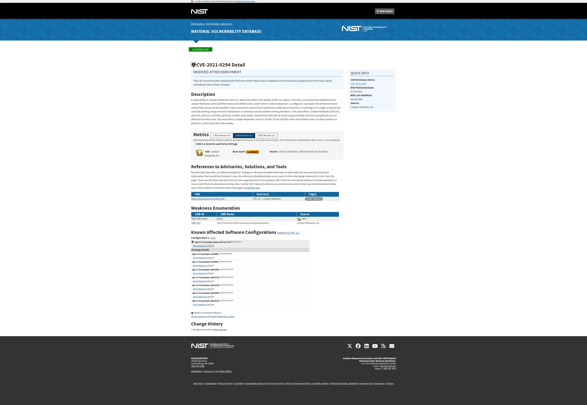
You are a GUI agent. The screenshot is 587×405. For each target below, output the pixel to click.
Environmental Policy (301, 383)
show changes (220, 329)
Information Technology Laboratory (211, 24)
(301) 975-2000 (198, 366)
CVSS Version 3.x (244, 135)
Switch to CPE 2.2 (288, 233)
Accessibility (210, 383)
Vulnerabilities (201, 49)
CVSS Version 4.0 (222, 135)
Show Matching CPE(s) (203, 246)
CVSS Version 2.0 (266, 135)
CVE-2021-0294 (358, 83)
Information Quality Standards (344, 383)
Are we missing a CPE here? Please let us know (212, 316)
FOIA (288, 383)
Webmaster (196, 371)
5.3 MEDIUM (252, 151)
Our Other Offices (223, 371)
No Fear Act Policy (276, 383)
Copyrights (239, 383)
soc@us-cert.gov (388, 366)
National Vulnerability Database (226, 31)
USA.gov (390, 383)
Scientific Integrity (320, 383)
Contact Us (208, 371)
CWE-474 (195, 223)
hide (212, 238)
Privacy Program (225, 383)
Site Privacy (198, 383)
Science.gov (379, 383)
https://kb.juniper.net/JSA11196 (208, 198)
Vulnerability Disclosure (256, 383)
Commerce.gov (366, 383)
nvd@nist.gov (252, 187)
